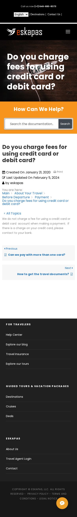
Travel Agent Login (18, 459)
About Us (12, 449)
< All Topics (12, 213)
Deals (9, 416)
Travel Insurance (17, 354)
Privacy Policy (38, 493)
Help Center (14, 335)
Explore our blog (17, 344)
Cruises (11, 406)
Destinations (37, 14)
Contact (12, 468)
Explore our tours (17, 364)
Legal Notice (48, 498)
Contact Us (54, 14)
